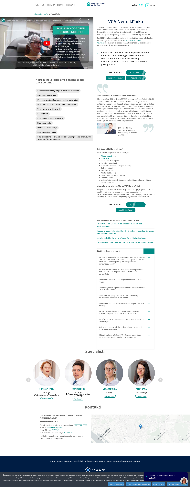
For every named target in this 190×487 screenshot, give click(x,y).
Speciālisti (51, 4)
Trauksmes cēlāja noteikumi (122, 461)
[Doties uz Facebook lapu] (93, 470)
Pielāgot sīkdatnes (158, 484)
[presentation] (28, 380)
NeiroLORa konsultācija (47, 127)
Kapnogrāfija (42, 114)
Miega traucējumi (108, 156)
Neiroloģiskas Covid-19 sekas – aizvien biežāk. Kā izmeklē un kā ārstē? (125, 243)
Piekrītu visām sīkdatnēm (116, 484)
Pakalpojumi (40, 4)
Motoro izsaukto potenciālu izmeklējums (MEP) (56, 104)
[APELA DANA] (109, 372)
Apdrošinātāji (78, 461)
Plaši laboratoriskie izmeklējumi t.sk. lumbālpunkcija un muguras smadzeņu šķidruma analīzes (64, 138)
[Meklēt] (147, 5)
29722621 (56, 430)
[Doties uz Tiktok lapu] (103, 470)
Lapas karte (137, 461)
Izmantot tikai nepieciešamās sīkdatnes (138, 484)
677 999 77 (136, 72)
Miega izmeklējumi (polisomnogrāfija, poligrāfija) (57, 100)
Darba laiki (70, 4)
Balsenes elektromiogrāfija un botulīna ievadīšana (58, 90)
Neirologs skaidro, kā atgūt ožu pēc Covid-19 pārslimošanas (121, 238)
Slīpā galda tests (44, 123)
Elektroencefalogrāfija (46, 132)
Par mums (52, 461)
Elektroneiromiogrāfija (46, 95)
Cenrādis (60, 4)
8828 (85, 425)
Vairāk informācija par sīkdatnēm (177, 484)
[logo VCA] (96, 4)
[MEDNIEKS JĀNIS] (46, 372)
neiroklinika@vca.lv (115, 78)
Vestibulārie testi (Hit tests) (48, 109)
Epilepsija (105, 158)
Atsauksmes (68, 461)
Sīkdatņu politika (105, 461)
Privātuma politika (91, 461)
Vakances (60, 461)
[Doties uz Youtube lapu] (100, 470)
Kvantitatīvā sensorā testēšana (50, 118)
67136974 (68, 432)
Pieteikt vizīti (136, 78)
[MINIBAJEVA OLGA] (141, 372)
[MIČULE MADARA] (78, 372)
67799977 (78, 425)
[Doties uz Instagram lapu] (97, 470)
